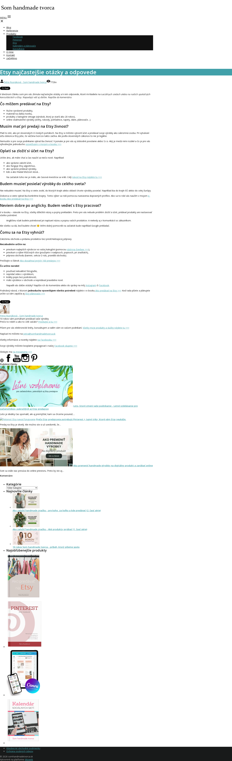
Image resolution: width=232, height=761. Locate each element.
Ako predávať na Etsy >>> (108, 290)
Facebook (18, 36)
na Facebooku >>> (46, 339)
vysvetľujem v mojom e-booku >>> (43, 144)
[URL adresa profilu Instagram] (25, 361)
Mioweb (29, 759)
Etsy (15, 42)
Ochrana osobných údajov (19, 751)
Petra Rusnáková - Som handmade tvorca (25, 82)
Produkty (11, 33)
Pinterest (17, 39)
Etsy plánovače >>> (35, 293)
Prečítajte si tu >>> (47, 321)
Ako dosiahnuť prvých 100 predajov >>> (40, 260)
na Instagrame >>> (22, 351)
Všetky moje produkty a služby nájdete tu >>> (106, 327)
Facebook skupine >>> (65, 345)
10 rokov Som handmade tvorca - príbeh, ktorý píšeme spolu (46, 547)
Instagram (91, 285)
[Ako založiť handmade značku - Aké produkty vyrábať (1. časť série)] (26, 526)
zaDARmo (11, 58)
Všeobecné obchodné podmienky (23, 748)
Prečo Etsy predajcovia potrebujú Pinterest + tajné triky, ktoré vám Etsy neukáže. (81, 419)
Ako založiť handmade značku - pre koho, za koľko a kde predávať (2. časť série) (57, 510)
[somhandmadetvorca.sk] (27, 12)
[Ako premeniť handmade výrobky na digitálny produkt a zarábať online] (36, 465)
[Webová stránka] (2, 361)
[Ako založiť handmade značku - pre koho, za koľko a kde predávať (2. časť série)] (26, 507)
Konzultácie (18, 48)
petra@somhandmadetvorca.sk (39, 333)
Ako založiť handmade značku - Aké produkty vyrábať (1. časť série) (50, 529)
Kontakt (10, 55)
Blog (8, 27)
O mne (10, 51)
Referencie (12, 30)
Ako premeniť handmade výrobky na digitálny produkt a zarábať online (113, 465)
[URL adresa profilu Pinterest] (34, 361)
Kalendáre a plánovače (24, 45)
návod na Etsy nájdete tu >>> (87, 177)
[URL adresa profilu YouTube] (17, 361)
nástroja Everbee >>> (78, 249)
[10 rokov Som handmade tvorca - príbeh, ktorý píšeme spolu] (26, 544)
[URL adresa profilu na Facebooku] (8, 361)
